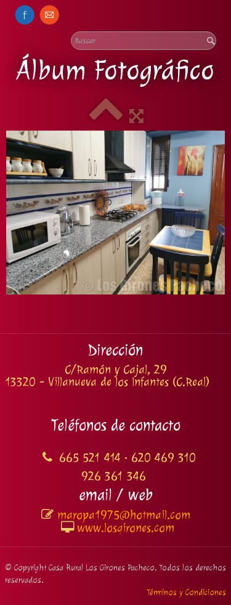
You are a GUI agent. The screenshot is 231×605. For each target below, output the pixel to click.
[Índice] (105, 116)
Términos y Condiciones (186, 592)
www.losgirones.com (125, 528)
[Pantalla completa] (136, 116)
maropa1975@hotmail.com (123, 515)
